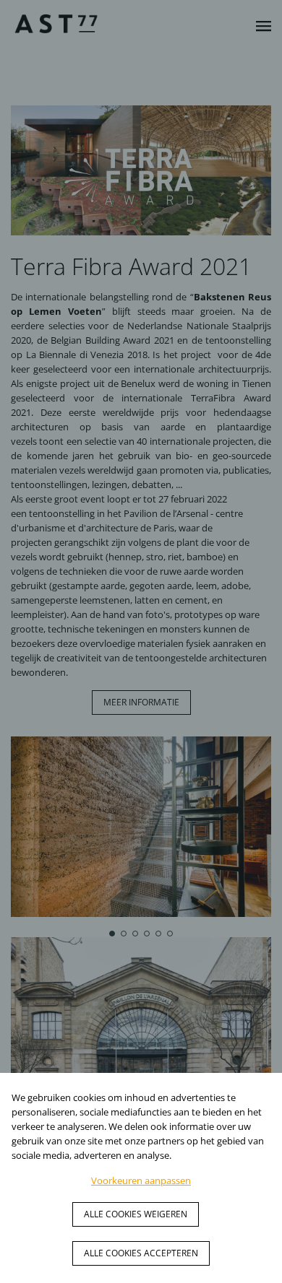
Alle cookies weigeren (135, 1214)
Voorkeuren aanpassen (141, 1180)
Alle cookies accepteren (141, 1253)
